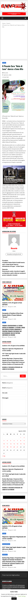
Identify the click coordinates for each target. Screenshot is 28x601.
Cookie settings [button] (22, 596)
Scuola (4, 533)
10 (4, 444)
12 (10, 444)
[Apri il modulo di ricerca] (25, 18)
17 (4, 447)
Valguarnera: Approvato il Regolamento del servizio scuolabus (14, 537)
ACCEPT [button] (14, 598)
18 (7, 447)
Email (7, 388)
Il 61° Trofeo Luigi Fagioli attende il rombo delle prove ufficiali (14, 548)
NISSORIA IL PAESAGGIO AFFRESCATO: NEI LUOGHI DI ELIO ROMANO (12, 368)
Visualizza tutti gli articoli (14, 254)
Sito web (4, 393)
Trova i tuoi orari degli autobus (11, 575)
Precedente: (13, 263)
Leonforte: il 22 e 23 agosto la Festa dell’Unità (12, 303)
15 (20, 444)
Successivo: (14, 272)
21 (17, 447)
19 (10, 447)
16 (24, 444)
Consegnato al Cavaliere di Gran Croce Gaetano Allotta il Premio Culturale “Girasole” (12, 315)
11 (7, 444)
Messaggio (5, 398)
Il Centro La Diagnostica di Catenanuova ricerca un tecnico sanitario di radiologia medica (13, 587)
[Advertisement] (14, 43)
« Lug (3, 456)
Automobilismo (6, 544)
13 (14, 444)
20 (14, 447)
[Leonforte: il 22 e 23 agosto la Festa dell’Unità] (14, 293)
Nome (7, 383)
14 (17, 444)
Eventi (4, 62)
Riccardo (6, 73)
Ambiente (5, 554)
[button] (2, 18)
